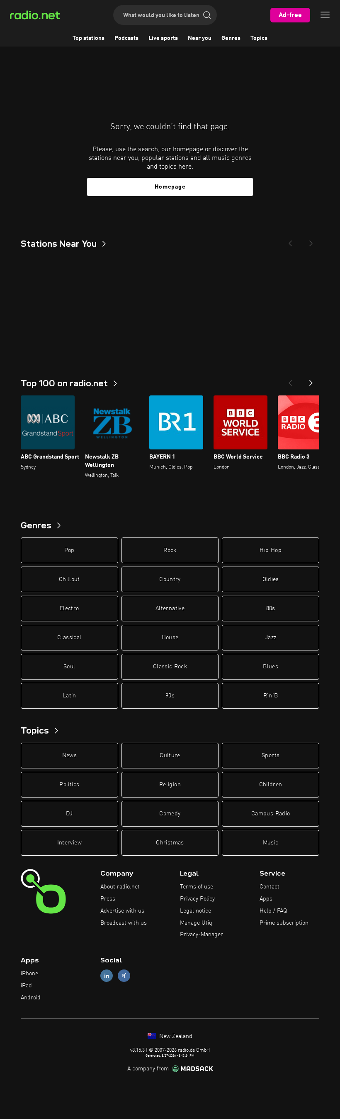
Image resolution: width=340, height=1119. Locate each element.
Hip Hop (270, 550)
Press (107, 899)
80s (270, 608)
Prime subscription (284, 923)
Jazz (270, 637)
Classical (69, 637)
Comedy (169, 814)
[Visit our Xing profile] (124, 976)
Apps (266, 899)
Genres (230, 38)
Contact (269, 887)
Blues (270, 667)
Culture (170, 755)
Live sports (163, 38)
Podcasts (126, 38)
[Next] (311, 241)
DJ (69, 814)
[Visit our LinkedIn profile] (106, 976)
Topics (258, 38)
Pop (69, 550)
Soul (69, 667)
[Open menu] (325, 15)
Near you (199, 38)
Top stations (88, 38)
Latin (69, 696)
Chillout (69, 579)
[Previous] (290, 241)
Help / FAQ (273, 911)
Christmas (170, 843)
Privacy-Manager (201, 934)
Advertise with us (122, 911)
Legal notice (195, 911)
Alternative (170, 608)
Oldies (270, 579)
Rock (169, 550)
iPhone (29, 974)
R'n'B (270, 696)
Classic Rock (170, 667)
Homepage (170, 187)
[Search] (207, 15)
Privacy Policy (197, 899)
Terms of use (196, 887)
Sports (270, 755)
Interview (69, 843)
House (170, 637)
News (69, 755)
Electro (69, 608)
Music (271, 843)
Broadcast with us (123, 923)
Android (31, 998)
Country (169, 579)
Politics (69, 785)
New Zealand (175, 1036)
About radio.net (120, 887)
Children (270, 785)
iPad (26, 986)
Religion (170, 785)
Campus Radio (270, 814)
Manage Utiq (196, 923)
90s (170, 696)
